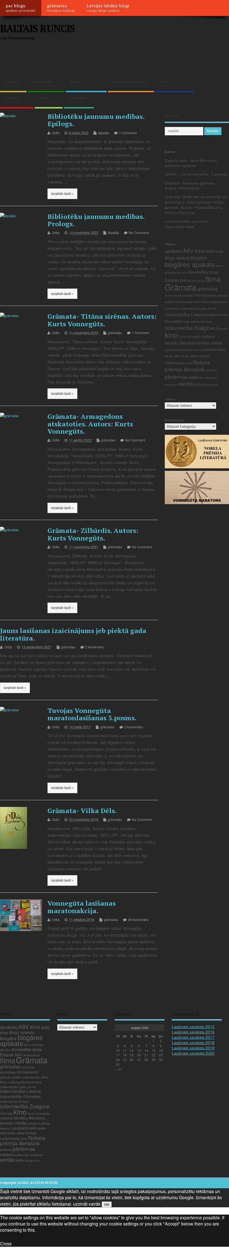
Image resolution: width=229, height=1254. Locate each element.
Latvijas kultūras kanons (182, 349)
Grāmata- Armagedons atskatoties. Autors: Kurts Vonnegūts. (90, 424)
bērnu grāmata (34, 1044)
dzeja (214, 272)
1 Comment (128, 132)
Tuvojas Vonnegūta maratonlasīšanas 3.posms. (92, 714)
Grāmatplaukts (205, 295)
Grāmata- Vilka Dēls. (82, 810)
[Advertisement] (122, 57)
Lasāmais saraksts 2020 (193, 1053)
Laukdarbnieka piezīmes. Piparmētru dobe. (187, 224)
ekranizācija (196, 280)
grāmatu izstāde (10, 1077)
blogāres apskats (190, 264)
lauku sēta (172, 355)
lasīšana (208, 336)
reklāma (195, 377)
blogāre (198, 257)
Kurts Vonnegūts (190, 336)
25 (125, 1059)
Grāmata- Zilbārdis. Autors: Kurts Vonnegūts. (92, 534)
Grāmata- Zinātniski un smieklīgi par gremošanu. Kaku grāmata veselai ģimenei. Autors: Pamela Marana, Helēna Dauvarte (196, 204)
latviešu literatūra (180, 343)
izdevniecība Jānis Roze (192, 301)
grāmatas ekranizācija (179, 295)
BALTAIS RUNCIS (37, 28)
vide (48, 99)
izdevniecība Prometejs (20, 1096)
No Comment (139, 232)
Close (6, 1243)
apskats (173, 250)
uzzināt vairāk (87, 1204)
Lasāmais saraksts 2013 (193, 1026)
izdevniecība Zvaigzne (189, 327)
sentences (79, 99)
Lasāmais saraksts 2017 (193, 1037)
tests (198, 384)
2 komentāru (133, 726)
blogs (219, 251)
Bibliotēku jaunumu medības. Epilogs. (95, 120)
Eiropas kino (176, 280)
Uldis (55, 132)
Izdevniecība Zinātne (197, 321)
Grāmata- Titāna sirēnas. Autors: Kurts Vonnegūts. (101, 320)
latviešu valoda (209, 343)
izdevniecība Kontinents (24, 1082)
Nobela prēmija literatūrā (187, 365)
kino (86, 83)
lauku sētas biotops (196, 355)
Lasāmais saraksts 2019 (193, 1047)
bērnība (182, 272)
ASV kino (194, 250)
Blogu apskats (177, 258)
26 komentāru (138, 919)
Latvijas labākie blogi (107, 8)
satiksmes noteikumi (29, 1155)
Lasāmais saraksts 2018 (193, 1042)
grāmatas (61, 8)
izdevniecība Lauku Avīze (198, 308)
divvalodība (198, 272)
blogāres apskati (131, 83)
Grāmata (180, 287)
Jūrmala (221, 328)
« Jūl (118, 1069)
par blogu (20, 8)
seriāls (185, 383)
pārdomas (176, 376)
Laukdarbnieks (212, 349)
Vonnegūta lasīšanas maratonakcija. (81, 907)
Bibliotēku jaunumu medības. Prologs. (95, 220)
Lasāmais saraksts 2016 (193, 1032)
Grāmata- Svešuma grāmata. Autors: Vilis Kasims (190, 185)
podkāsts (211, 370)
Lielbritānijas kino (178, 362)
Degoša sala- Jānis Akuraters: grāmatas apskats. (191, 163)
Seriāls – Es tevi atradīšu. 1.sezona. (196, 174)
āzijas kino (210, 384)
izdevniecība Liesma (185, 314)
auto (174, 83)
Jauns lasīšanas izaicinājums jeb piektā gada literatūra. (73, 634)
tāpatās (13, 83)
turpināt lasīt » (62, 193)
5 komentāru (94, 646)
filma (213, 279)
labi (106, 1204)
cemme (16, 99)
